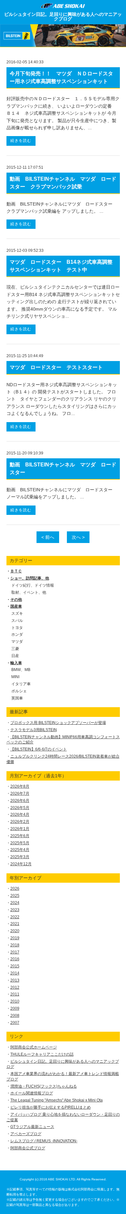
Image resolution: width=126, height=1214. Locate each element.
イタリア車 (21, 684)
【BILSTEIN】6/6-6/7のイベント (38, 749)
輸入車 (16, 663)
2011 (14, 994)
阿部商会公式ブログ (27, 1148)
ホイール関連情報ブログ (31, 1093)
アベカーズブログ (25, 1134)
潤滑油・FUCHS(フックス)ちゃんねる (43, 1086)
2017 (14, 952)
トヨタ (17, 627)
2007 (14, 1022)
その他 (16, 599)
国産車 (16, 606)
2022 (14, 917)
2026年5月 (19, 807)
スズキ (17, 613)
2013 (14, 980)
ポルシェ (19, 691)
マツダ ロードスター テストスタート (56, 367)
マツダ (17, 641)
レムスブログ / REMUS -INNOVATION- (44, 1141)
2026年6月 (19, 800)
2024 (14, 902)
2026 (14, 888)
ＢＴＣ (16, 571)
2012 (14, 987)
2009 (14, 1008)
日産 (15, 656)
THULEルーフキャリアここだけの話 (42, 1054)
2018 (14, 945)
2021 (14, 923)
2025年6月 (19, 836)
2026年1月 (19, 828)
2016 (14, 959)
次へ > (78, 537)
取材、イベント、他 (28, 592)
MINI (15, 677)
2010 (14, 1001)
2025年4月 (19, 849)
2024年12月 (21, 864)
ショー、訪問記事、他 (29, 578)
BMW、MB (20, 669)
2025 (14, 895)
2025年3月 (19, 857)
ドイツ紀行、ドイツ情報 (32, 585)
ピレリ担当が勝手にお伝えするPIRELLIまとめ (50, 1107)
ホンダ (17, 634)
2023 (14, 910)
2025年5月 (19, 843)
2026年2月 (19, 821)
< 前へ (47, 537)
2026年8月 (19, 786)
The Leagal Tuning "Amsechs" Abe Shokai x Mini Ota (56, 1100)
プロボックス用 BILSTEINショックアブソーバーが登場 (58, 722)
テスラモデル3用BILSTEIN (33, 730)
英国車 (17, 698)
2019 (14, 938)
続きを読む (20, 140)
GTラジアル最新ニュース (32, 1126)
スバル (17, 620)
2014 (14, 973)
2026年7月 (19, 793)
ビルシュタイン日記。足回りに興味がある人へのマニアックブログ (63, 16)
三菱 (15, 648)
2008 (14, 1015)
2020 (14, 931)
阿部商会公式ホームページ (33, 1047)
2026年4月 (19, 814)
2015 (14, 966)
